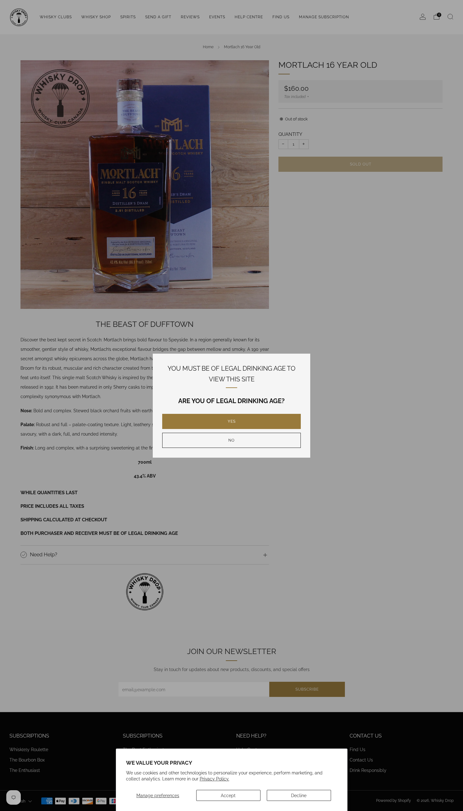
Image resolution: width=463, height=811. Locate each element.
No (231, 440)
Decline (298, 795)
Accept (228, 795)
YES (232, 421)
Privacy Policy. (214, 778)
